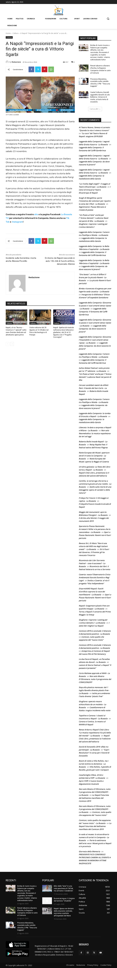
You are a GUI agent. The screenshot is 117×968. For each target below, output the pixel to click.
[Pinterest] (44, 69)
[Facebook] (31, 69)
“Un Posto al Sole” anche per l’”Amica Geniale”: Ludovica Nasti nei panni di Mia (95, 377)
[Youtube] (100, 952)
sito (36, 214)
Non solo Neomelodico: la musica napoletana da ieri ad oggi (95, 433)
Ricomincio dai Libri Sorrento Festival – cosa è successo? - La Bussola (92, 563)
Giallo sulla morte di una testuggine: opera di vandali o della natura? (95, 490)
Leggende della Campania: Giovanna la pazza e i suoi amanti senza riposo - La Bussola (95, 305)
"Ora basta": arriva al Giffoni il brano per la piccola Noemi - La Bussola (92, 277)
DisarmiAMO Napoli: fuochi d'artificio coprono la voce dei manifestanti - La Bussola (92, 591)
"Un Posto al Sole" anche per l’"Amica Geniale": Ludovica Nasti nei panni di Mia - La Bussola (93, 218)
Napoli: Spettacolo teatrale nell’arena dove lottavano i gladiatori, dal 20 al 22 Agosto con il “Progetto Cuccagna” (63, 332)
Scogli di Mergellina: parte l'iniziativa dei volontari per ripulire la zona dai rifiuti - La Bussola (94, 201)
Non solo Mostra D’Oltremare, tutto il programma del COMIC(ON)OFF (95, 679)
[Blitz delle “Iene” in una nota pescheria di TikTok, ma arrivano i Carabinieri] (47, 888)
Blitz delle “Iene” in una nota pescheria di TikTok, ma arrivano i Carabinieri (63, 888)
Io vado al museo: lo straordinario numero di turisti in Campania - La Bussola (94, 837)
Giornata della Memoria (89, 851)
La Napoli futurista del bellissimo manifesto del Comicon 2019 (94, 798)
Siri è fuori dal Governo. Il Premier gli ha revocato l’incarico (94, 552)
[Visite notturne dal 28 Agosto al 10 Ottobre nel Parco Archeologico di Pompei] (40, 317)
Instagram (17, 221)
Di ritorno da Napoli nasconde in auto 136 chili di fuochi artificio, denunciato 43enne (60, 261)
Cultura (15, 33)
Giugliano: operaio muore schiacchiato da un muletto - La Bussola (92, 704)
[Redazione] (7, 62)
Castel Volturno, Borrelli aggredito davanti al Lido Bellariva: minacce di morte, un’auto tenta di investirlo (100, 97)
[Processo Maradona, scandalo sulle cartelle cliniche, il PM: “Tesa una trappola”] (83, 81)
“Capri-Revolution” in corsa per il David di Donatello (94, 752)
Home (8, 33)
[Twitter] (38, 69)
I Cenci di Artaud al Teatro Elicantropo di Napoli (95, 190)
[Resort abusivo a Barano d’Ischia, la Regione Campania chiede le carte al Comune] (83, 68)
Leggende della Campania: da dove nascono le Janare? (92, 328)
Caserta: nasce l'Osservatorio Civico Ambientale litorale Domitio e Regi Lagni (94, 577)
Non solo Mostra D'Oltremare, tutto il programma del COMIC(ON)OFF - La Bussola (94, 792)
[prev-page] (7, 344)
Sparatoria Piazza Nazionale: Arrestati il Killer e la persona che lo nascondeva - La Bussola (94, 529)
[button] (108, 18)
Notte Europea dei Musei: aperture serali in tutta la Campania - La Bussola (94, 455)
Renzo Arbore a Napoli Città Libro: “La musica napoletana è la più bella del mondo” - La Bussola (95, 732)
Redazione (16, 62)
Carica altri (94, 109)
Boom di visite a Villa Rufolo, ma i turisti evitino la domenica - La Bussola (93, 764)
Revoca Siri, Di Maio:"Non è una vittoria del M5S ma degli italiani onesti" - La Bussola (93, 546)
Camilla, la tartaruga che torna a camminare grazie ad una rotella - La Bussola (95, 484)
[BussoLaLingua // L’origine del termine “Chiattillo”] (47, 900)
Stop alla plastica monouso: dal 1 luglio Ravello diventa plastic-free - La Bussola (94, 690)
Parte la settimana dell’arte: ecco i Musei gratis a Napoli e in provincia (95, 843)
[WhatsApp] (51, 69)
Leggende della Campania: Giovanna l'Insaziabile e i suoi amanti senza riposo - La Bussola (95, 340)
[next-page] (12, 344)
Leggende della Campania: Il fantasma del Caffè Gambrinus (93, 311)
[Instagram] (87, 952)
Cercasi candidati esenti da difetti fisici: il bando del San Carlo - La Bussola (93, 388)
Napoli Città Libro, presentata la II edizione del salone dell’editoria (94, 738)
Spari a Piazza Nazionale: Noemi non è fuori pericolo (95, 535)
